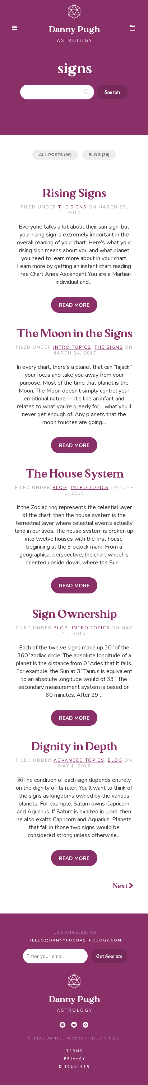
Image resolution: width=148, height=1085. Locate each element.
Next (121, 886)
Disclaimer (74, 1067)
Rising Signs (74, 193)
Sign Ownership (74, 614)
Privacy (74, 1059)
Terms (74, 1051)
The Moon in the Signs (75, 334)
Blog (94, 155)
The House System (75, 474)
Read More (74, 305)
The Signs (72, 207)
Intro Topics (72, 347)
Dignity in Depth (74, 747)
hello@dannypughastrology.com (75, 940)
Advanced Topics (79, 760)
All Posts (51, 155)
